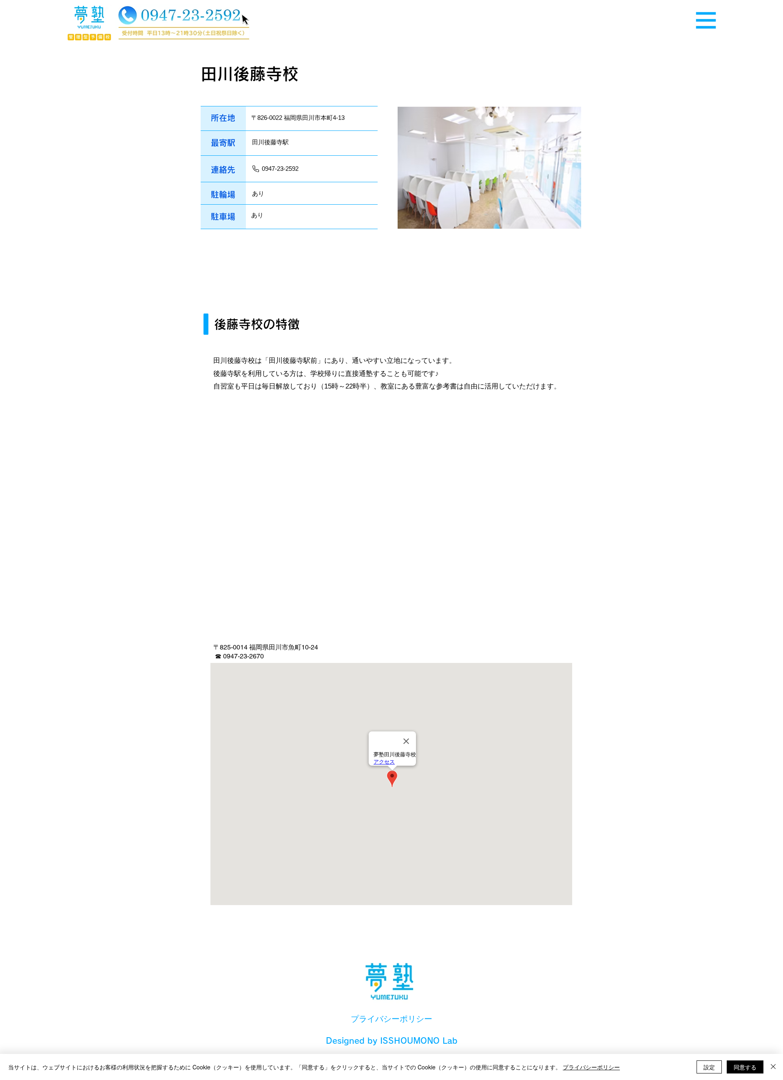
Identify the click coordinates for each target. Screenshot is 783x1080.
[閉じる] (773, 1066)
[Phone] (255, 169)
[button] (706, 20)
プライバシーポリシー (591, 1067)
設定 (709, 1067)
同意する (745, 1067)
